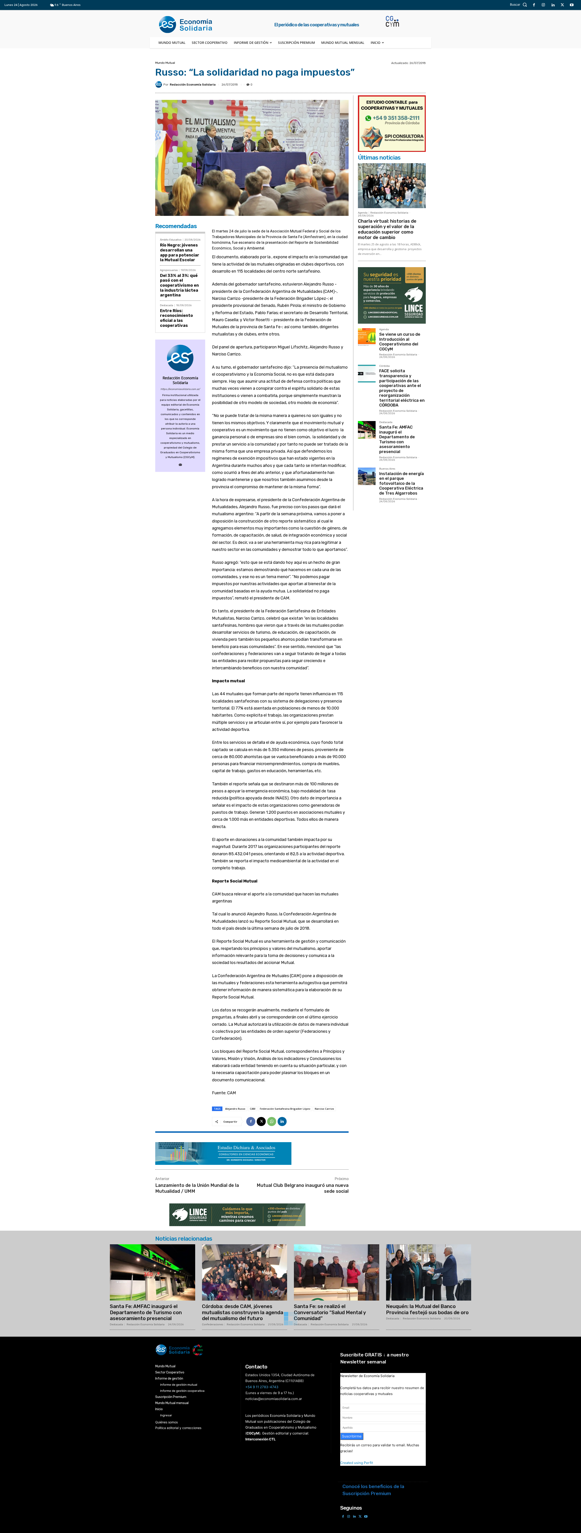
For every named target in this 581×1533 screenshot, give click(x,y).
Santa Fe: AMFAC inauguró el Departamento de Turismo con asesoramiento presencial (397, 439)
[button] (519, 4)
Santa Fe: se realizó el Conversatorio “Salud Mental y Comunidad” (330, 1312)
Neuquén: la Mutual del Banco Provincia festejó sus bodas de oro (427, 1309)
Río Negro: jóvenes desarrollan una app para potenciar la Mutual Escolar (179, 252)
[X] (562, 5)
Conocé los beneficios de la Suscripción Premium (373, 1490)
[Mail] (180, 464)
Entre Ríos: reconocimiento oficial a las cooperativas (176, 318)
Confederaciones (212, 1324)
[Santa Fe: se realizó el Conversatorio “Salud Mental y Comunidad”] (336, 1272)
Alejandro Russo (235, 1108)
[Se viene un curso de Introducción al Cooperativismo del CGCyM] (367, 337)
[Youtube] (571, 5)
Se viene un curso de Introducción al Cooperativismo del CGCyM (399, 342)
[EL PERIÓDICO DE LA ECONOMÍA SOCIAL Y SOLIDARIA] (244, 1349)
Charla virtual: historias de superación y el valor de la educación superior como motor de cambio (387, 229)
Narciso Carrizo (324, 1108)
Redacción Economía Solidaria (193, 84)
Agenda (362, 213)
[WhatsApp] (271, 1121)
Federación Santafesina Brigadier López (285, 1108)
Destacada (166, 305)
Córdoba (384, 366)
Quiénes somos (166, 1422)
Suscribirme (352, 1436)
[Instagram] (543, 5)
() (252, 1433)
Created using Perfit (356, 1463)
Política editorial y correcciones (178, 1428)
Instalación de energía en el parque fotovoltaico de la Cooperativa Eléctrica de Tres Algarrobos (401, 483)
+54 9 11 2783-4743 (261, 1387)
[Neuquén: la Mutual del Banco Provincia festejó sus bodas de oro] (428, 1272)
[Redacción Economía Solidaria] (159, 84)
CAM (252, 1108)
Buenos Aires (387, 469)
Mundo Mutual (165, 62)
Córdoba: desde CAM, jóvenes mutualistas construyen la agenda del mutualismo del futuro (242, 1312)
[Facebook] (534, 5)
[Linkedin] (553, 5)
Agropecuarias (169, 270)
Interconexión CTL (260, 1439)
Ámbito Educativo (171, 240)
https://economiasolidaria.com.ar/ (180, 389)
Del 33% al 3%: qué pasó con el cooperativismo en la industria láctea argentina (179, 285)
